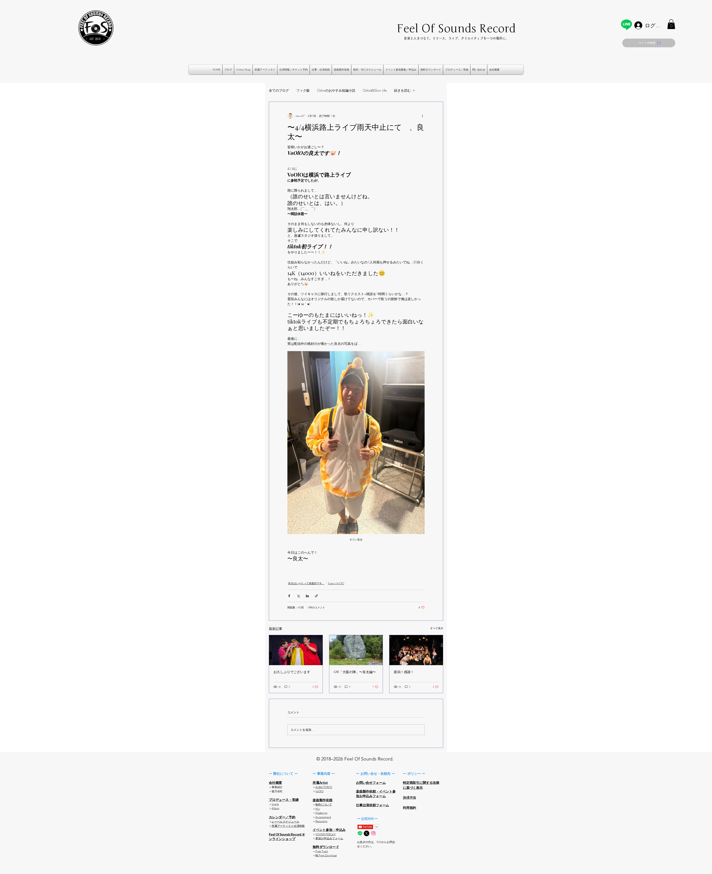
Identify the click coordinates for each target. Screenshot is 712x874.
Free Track (321, 851)
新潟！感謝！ (404, 672)
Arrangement (323, 817)
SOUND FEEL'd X (325, 834)
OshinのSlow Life (375, 90)
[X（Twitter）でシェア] (298, 596)
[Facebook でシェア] (289, 596)
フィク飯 (303, 90)
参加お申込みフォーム (329, 838)
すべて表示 (436, 628)
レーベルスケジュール (285, 821)
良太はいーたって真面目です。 (306, 583)
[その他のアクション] (422, 116)
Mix (317, 809)
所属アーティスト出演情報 (288, 826)
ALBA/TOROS (323, 787)
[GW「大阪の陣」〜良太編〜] (356, 650)
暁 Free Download (326, 855)
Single (275, 804)
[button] (671, 24)
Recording (321, 821)
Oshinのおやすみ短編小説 (336, 90)
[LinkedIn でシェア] (307, 596)
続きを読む (402, 90)
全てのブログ (279, 90)
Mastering (321, 813)
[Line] (626, 24)
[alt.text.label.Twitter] (366, 833)
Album (275, 808)
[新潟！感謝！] (416, 650)
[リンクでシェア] (316, 596)
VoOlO (319, 791)
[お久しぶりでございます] (296, 650)
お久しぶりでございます (291, 672)
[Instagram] (373, 833)
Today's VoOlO (336, 583)
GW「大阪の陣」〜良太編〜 (355, 672)
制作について (323, 804)
